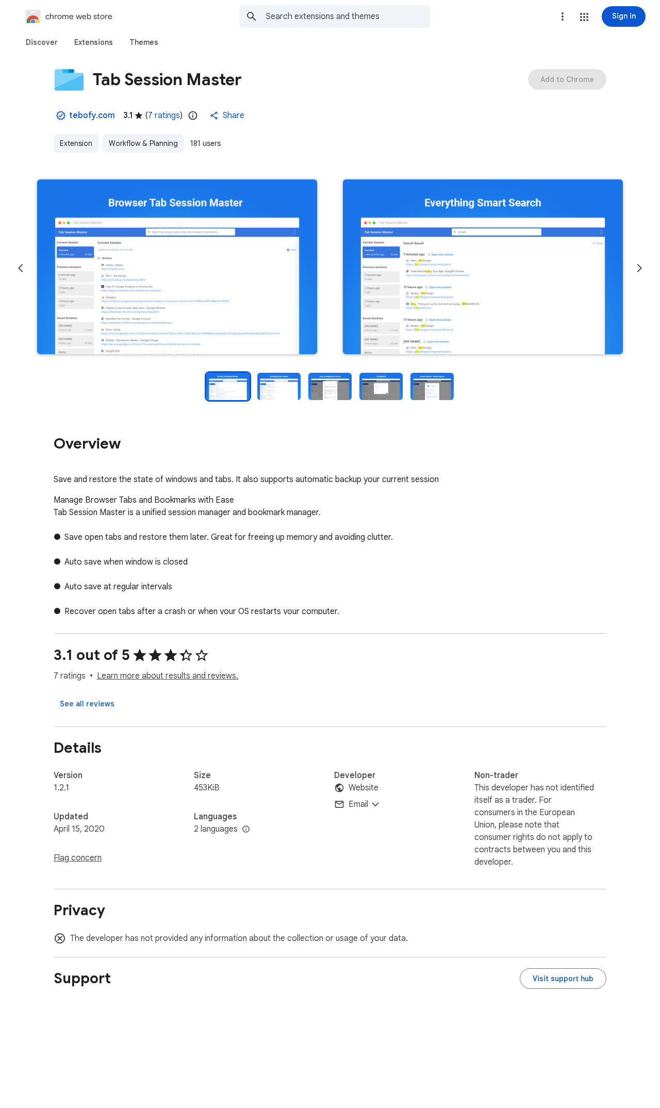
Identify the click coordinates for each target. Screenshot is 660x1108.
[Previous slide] (20, 268)
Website (363, 788)
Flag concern (78, 858)
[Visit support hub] (563, 978)
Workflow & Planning (143, 143)
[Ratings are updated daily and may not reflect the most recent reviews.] (193, 115)
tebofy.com (92, 115)
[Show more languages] (246, 829)
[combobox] (348, 16)
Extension (76, 143)
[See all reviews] (87, 703)
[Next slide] (639, 268)
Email (358, 804)
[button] (584, 17)
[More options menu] (562, 16)
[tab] (42, 42)
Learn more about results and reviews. (167, 676)
